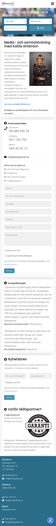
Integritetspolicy (11, 264)
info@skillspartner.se (18, 157)
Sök (42, 28)
